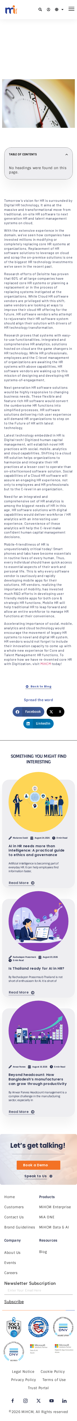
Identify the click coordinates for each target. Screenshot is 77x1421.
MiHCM (45, 664)
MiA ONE (46, 1217)
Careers (11, 1273)
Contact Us (14, 1217)
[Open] (62, 9)
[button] (23, 68)
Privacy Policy (23, 1380)
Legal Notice (23, 1371)
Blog (43, 1252)
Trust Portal (38, 1388)
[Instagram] (25, 1400)
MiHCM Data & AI (54, 1227)
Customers (14, 1207)
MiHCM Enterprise (55, 1207)
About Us (12, 1252)
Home (9, 1197)
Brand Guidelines (19, 1227)
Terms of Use (54, 1380)
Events (10, 1263)
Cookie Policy (53, 1371)
